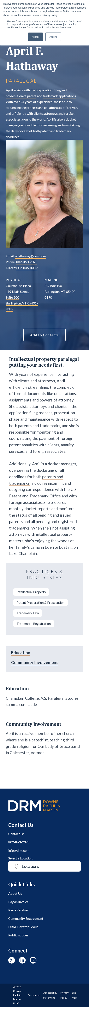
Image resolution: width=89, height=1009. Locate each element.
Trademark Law (28, 613)
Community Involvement (34, 662)
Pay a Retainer (18, 910)
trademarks (50, 425)
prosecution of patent (21, 96)
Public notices (18, 935)
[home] (34, 813)
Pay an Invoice (18, 902)
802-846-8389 (26, 268)
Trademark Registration (34, 623)
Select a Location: (20, 858)
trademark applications (59, 96)
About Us (15, 893)
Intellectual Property (31, 592)
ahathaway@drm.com (30, 256)
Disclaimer (34, 995)
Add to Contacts (44, 335)
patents (25, 425)
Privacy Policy (64, 995)
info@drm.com (18, 850)
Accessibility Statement (50, 995)
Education (20, 652)
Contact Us (16, 834)
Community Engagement (25, 918)
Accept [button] (35, 36)
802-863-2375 (26, 262)
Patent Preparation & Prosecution (40, 602)
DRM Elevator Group (23, 927)
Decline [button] (53, 36)
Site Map (74, 995)
